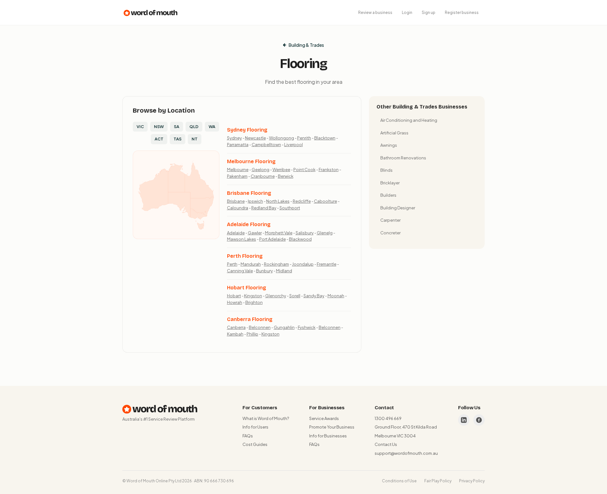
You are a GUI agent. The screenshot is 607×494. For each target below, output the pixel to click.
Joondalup (303, 264)
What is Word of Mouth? (265, 418)
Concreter (390, 232)
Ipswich (255, 201)
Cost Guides (254, 444)
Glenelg (325, 232)
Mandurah (251, 264)
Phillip (252, 334)
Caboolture (325, 201)
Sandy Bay (314, 295)
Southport (289, 207)
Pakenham (237, 176)
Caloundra (237, 207)
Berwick (285, 176)
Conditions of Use (399, 481)
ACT (159, 138)
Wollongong (281, 137)
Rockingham (276, 264)
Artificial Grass (394, 132)
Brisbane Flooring (249, 193)
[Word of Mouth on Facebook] (479, 420)
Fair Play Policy (437, 481)
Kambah (235, 334)
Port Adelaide (272, 239)
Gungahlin (284, 327)
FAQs (247, 435)
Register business (462, 12)
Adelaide (236, 232)
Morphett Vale (278, 232)
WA (212, 126)
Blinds (386, 170)
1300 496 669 (388, 418)
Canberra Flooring (250, 319)
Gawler (255, 232)
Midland (284, 270)
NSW (159, 126)
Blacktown (324, 137)
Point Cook (304, 169)
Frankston (329, 169)
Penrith (304, 137)
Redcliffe (302, 201)
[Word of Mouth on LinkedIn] (463, 420)
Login (407, 12)
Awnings (388, 145)
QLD (194, 126)
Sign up (428, 12)
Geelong (260, 169)
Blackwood (300, 239)
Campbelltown (266, 144)
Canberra (236, 327)
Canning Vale (240, 270)
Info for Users (255, 426)
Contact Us (386, 444)
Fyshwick (307, 327)
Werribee (281, 169)
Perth (232, 264)
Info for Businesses (328, 435)
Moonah (336, 295)
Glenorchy (275, 295)
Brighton (254, 302)
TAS (177, 138)
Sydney (234, 137)
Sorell (294, 295)
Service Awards (324, 418)
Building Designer (397, 207)
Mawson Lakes (241, 239)
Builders (388, 195)
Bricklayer (390, 182)
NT (195, 138)
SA (176, 126)
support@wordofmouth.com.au (406, 453)
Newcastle (255, 137)
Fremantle (326, 264)
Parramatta (237, 144)
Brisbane (236, 201)
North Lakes (278, 201)
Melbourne (237, 169)
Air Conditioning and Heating (408, 120)
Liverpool (293, 144)
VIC (140, 126)
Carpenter (390, 220)
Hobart (234, 295)
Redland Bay (263, 207)
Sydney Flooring (247, 130)
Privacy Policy (472, 481)
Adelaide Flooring (249, 224)
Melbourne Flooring (251, 161)
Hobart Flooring (246, 288)
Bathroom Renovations (403, 157)
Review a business (375, 12)
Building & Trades (306, 45)
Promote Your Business (331, 426)
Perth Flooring (245, 256)
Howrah (234, 302)
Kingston (253, 295)
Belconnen (260, 327)
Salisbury (305, 232)
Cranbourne (263, 176)
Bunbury (264, 270)
